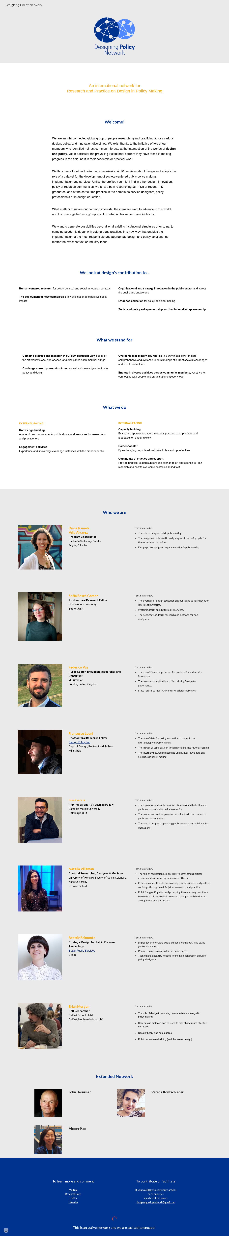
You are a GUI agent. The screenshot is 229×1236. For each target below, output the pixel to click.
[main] (114, 88)
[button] (6, 1230)
